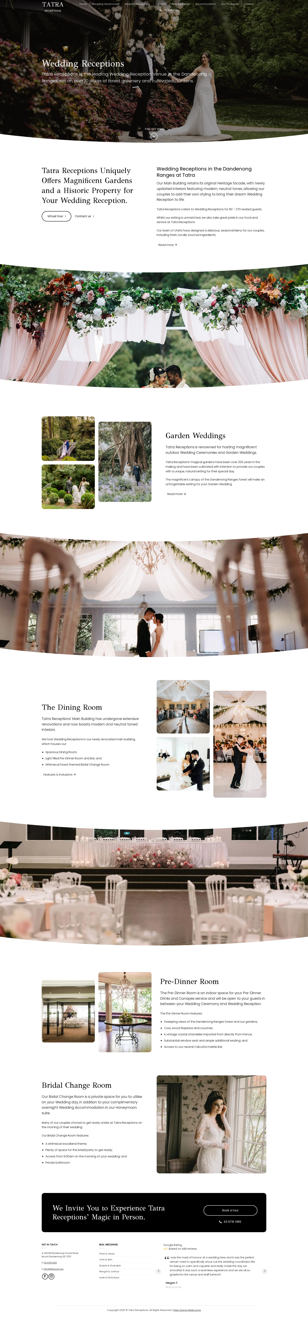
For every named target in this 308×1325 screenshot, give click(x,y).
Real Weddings (180, 4)
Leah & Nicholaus (109, 1277)
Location (161, 4)
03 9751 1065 (50, 1262)
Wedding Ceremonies (105, 4)
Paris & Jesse (107, 1253)
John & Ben (105, 1259)
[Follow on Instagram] (51, 1276)
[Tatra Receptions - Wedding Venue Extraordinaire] (53, 7)
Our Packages (229, 4)
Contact (249, 4)
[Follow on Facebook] (45, 1276)
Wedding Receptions (137, 4)
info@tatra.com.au (53, 1268)
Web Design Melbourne (187, 1310)
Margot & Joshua (109, 1271)
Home (83, 4)
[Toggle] (176, 244)
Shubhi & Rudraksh (110, 1265)
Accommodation (206, 4)
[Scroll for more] (154, 136)
